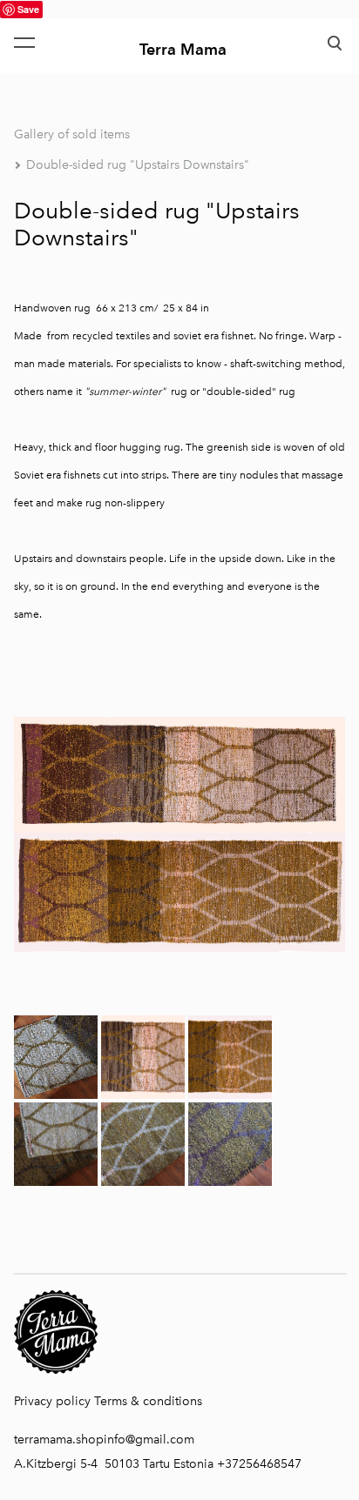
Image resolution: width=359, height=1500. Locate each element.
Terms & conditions (148, 1401)
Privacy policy (52, 1401)
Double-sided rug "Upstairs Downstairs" (137, 164)
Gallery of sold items (72, 134)
